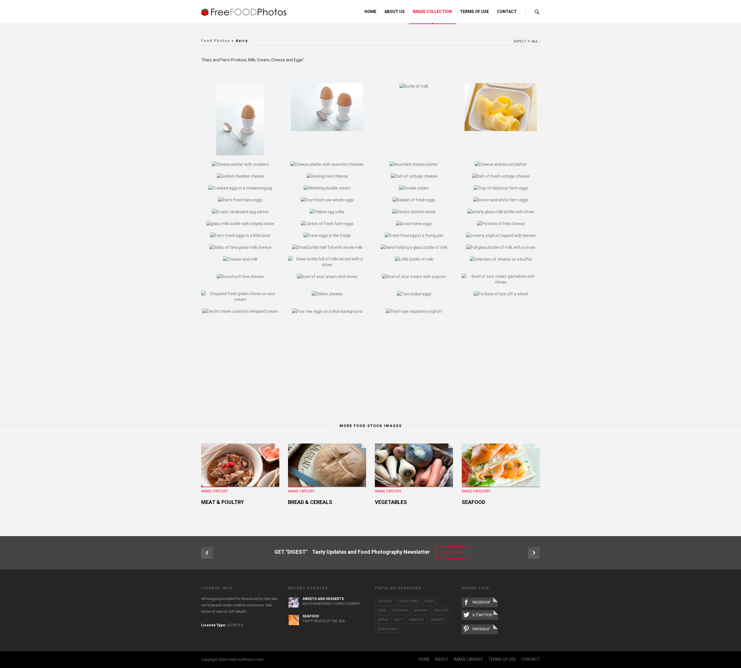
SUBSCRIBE (452, 552)
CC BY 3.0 (235, 625)
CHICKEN (384, 601)
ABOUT (442, 659)
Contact (507, 11)
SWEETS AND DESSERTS (323, 599)
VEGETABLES (391, 502)
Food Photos (215, 40)
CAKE (381, 610)
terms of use (211, 611)
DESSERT (441, 610)
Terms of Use (474, 11)
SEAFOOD (473, 502)
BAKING (421, 610)
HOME (424, 659)
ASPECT (525, 41)
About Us (394, 11)
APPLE (382, 619)
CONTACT (530, 659)
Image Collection (432, 11)
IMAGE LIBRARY (468, 659)
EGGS (429, 601)
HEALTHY (416, 619)
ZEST (398, 619)
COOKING (400, 610)
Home (370, 11)
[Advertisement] (370, 369)
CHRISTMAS (408, 601)
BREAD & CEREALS (310, 502)
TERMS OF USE (502, 659)
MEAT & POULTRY (222, 502)
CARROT (437, 619)
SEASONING (387, 629)
